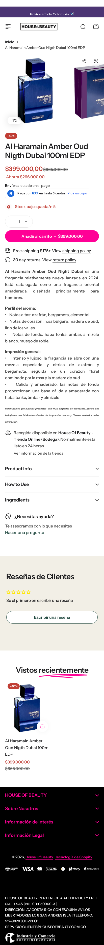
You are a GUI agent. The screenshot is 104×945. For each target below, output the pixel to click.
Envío (10, 185)
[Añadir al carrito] (42, 726)
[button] (83, 61)
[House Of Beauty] (39, 27)
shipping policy (76, 250)
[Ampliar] (36, 90)
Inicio (9, 42)
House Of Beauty (39, 857)
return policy (64, 259)
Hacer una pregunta (24, 532)
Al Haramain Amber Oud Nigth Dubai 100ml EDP (27, 747)
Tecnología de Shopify (73, 857)
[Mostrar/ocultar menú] (8, 26)
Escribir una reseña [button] (52, 617)
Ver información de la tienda (38, 453)
